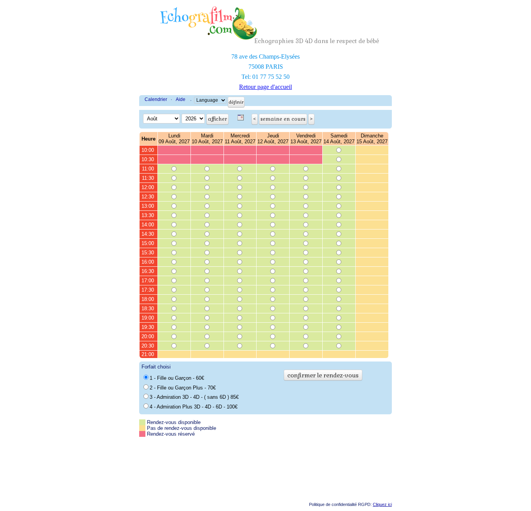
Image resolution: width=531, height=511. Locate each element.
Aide (180, 99)
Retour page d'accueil (265, 86)
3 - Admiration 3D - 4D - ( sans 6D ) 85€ (194, 397)
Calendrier (156, 99)
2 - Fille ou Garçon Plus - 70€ (183, 388)
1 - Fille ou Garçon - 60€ (177, 378)
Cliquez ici (382, 504)
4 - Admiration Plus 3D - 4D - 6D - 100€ (194, 407)
